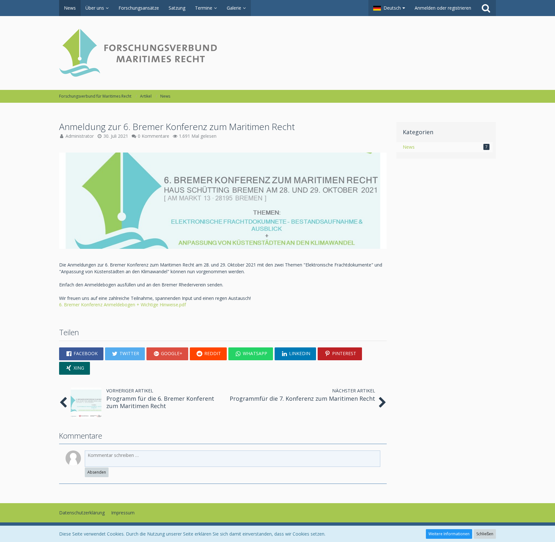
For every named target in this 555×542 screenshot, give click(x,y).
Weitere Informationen (449, 534)
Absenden (96, 472)
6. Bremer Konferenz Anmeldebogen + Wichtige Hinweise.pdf (122, 305)
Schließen (484, 534)
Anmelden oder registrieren (443, 8)
